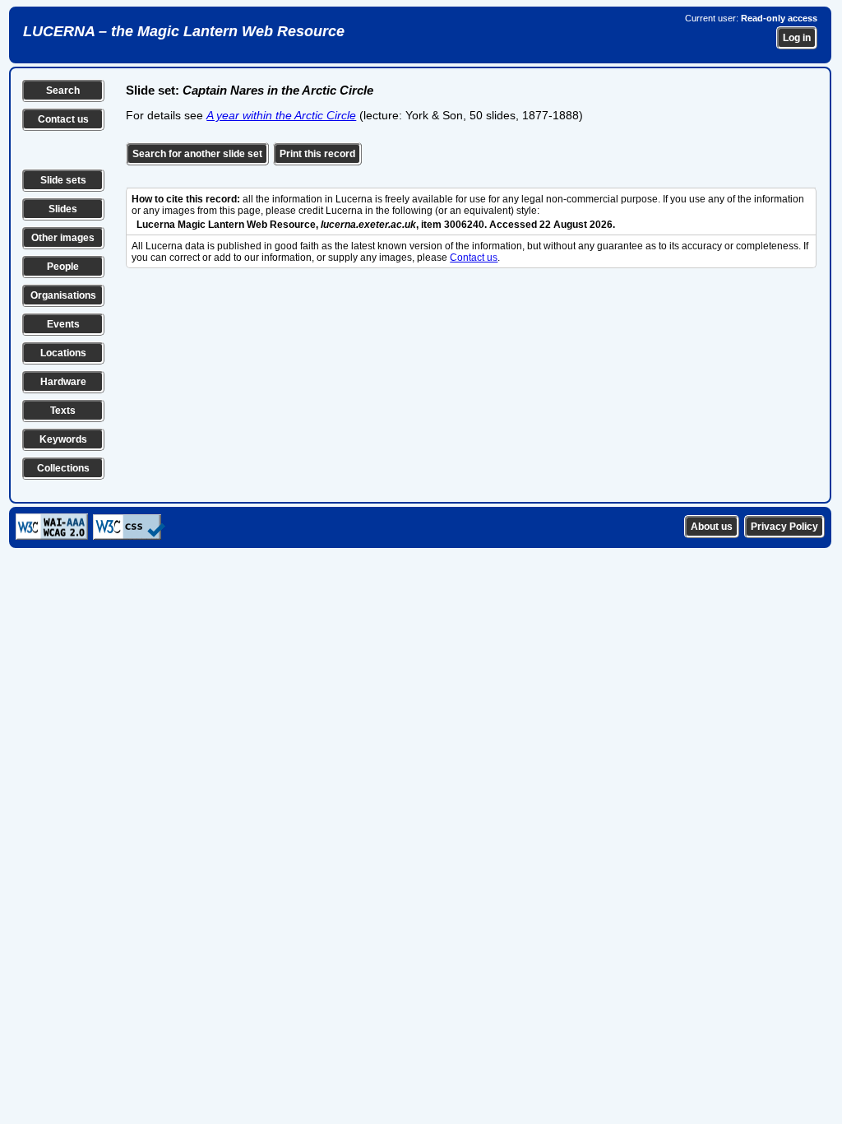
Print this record (317, 154)
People (63, 266)
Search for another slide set (197, 154)
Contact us (63, 119)
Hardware (63, 382)
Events (63, 324)
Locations (63, 353)
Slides (63, 209)
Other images (63, 238)
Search (63, 90)
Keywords (63, 439)
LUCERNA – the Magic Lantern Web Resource (184, 31)
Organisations (63, 295)
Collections (63, 468)
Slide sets (63, 180)
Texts (63, 410)
